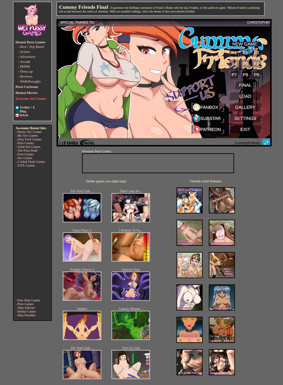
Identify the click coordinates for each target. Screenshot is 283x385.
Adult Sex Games (28, 147)
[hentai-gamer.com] (222, 342)
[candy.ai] (190, 374)
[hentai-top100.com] (222, 244)
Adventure (27, 57)
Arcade (25, 62)
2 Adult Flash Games (31, 161)
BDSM (25, 66)
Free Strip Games (28, 300)
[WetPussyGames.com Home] (32, 37)
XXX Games (26, 165)
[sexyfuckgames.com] (190, 212)
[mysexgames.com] (222, 212)
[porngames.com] (190, 342)
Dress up (26, 71)
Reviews (26, 76)
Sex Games (24, 158)
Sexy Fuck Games (29, 139)
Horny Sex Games (29, 132)
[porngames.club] (222, 374)
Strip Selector (26, 307)
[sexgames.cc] (190, 277)
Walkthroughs (30, 81)
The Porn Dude (27, 150)
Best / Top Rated (32, 47)
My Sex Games (27, 135)
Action (25, 52)
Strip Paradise (26, 315)
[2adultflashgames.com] (190, 244)
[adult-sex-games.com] (222, 277)
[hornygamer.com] (222, 309)
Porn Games (25, 143)
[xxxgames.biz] (190, 309)
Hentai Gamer (26, 311)
